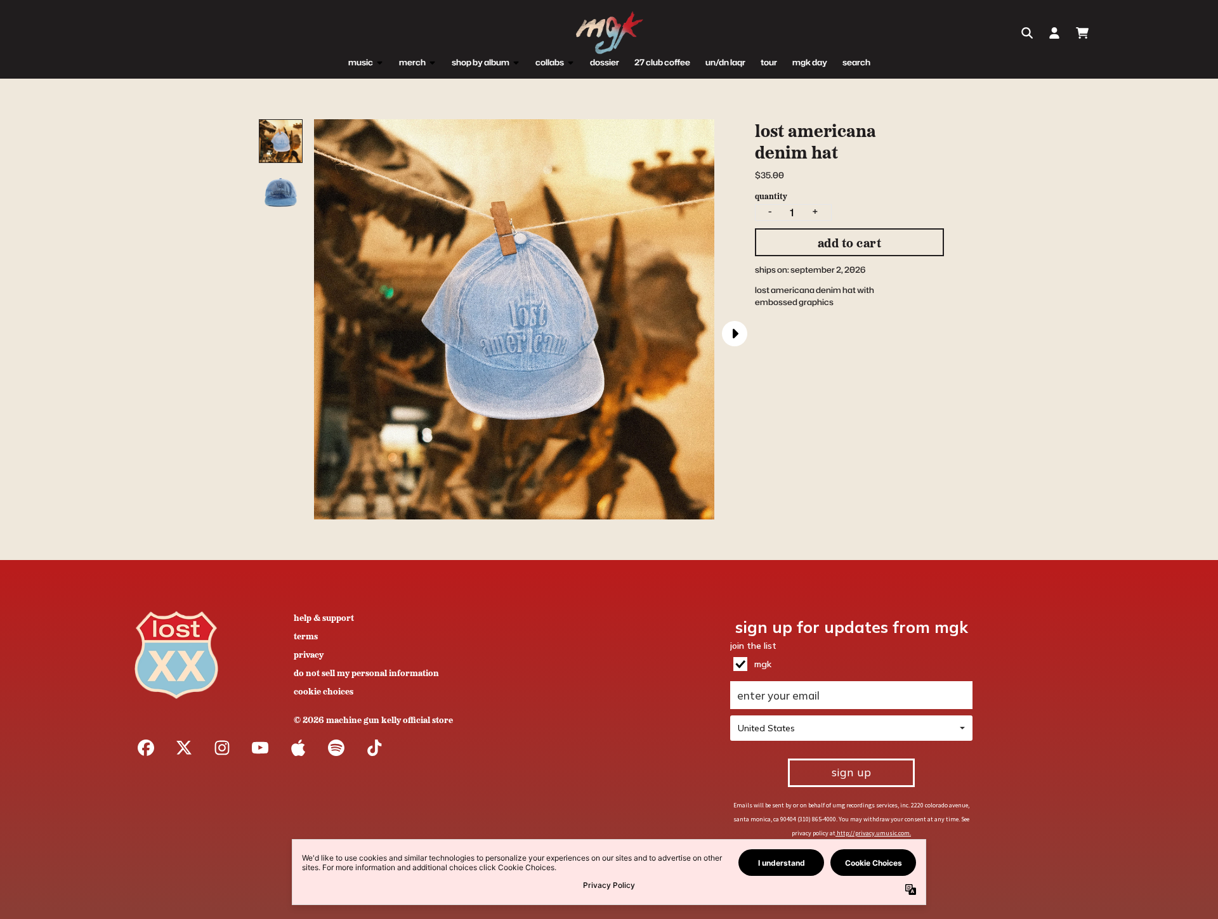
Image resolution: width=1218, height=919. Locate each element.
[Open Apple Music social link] (298, 748)
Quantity (771, 196)
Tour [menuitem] (769, 62)
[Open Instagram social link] (222, 748)
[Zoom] (514, 319)
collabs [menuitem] (549, 62)
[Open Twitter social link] (184, 748)
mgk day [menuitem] (809, 62)
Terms (306, 635)
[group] (281, 141)
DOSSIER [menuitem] (604, 62)
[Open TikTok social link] (374, 748)
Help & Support (324, 617)
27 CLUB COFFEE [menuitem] (662, 62)
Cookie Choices (323, 690)
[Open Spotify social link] (336, 748)
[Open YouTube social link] (260, 748)
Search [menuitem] (856, 62)
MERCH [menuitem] (412, 62)
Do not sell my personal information (366, 672)
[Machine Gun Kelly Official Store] (609, 33)
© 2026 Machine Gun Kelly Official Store (373, 719)
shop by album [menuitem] (480, 62)
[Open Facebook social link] (146, 748)
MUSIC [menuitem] (360, 62)
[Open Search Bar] (1026, 33)
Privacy (309, 654)
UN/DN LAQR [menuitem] (725, 62)
